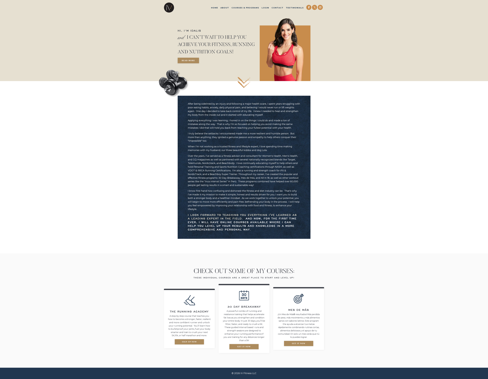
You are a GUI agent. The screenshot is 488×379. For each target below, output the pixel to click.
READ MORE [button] (188, 61)
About (224, 8)
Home (214, 8)
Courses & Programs (245, 8)
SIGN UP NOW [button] (189, 342)
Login (265, 8)
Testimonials (295, 8)
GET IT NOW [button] (244, 347)
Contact (277, 8)
